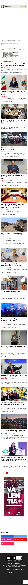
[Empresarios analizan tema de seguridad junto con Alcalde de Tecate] (14, 111)
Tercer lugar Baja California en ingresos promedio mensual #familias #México (13, 431)
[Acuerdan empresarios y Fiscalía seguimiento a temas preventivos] (14, 255)
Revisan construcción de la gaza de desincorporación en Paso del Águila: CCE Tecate (13, 235)
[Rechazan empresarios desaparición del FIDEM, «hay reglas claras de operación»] (14, 55)
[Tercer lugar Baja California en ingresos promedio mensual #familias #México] (14, 421)
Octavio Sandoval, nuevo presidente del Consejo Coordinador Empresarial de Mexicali (13, 177)
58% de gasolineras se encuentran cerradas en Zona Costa (11, 292)
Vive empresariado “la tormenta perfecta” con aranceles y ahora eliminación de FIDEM (13, 92)
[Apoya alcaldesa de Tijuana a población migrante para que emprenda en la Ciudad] (14, 394)
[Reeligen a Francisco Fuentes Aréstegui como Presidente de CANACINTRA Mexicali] (14, 337)
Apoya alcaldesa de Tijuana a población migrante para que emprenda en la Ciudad (13, 403)
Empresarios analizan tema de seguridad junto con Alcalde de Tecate (13, 121)
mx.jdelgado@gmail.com (17, 569)
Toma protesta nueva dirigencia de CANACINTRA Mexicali (11, 319)
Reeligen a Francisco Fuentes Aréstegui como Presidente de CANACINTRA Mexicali (14, 347)
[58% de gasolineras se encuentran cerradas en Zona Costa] (14, 283)
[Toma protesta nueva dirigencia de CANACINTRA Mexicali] (14, 310)
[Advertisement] (14, 25)
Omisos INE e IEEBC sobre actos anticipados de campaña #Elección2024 (14, 376)
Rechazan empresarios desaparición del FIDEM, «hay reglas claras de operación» (13, 64)
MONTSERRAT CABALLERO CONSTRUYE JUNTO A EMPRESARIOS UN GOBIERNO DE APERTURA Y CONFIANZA (13, 459)
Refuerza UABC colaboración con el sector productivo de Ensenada (13, 148)
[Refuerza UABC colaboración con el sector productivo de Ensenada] (14, 139)
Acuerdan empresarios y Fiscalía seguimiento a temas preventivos (11, 264)
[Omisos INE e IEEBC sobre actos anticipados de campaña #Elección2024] (14, 366)
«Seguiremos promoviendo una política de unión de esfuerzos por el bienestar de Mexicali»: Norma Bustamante (13, 206)
